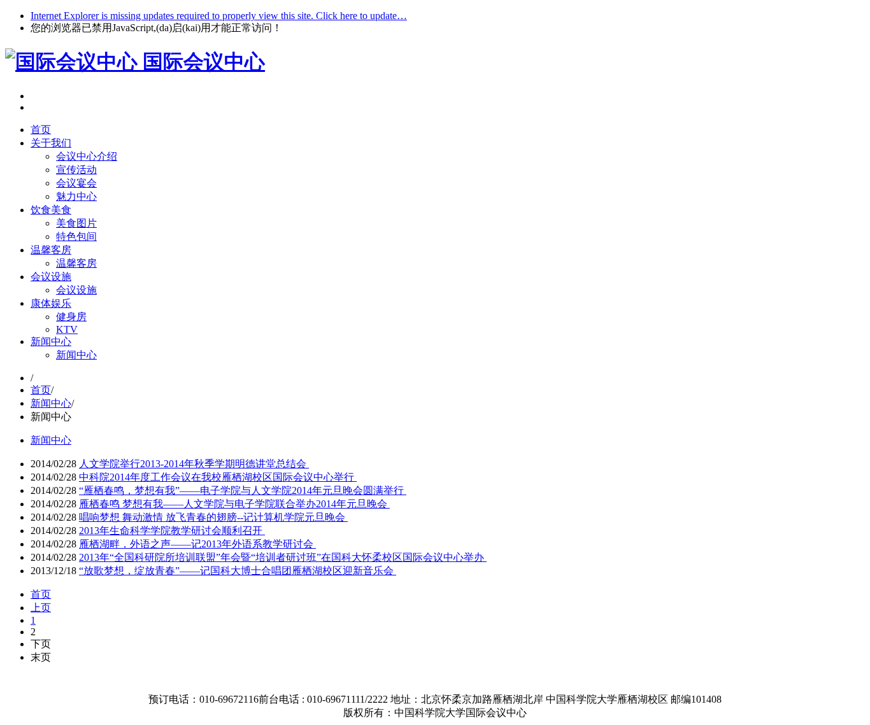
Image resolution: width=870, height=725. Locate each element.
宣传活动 (76, 169)
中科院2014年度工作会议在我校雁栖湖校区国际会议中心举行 (218, 477)
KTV (67, 329)
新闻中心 (51, 341)
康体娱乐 (51, 303)
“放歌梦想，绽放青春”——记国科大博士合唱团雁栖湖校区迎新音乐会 (237, 570)
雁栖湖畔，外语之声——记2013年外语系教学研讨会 (197, 543)
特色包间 (76, 236)
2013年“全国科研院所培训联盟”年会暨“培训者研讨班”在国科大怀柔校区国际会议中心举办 (283, 557)
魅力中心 (76, 196)
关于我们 (51, 142)
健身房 (71, 316)
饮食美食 (51, 209)
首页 (41, 129)
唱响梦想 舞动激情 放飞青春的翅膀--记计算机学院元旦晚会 (213, 517)
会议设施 (51, 276)
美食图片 (76, 223)
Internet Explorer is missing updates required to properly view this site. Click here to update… (219, 15)
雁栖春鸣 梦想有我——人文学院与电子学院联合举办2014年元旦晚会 (234, 503)
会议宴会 (76, 183)
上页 (41, 607)
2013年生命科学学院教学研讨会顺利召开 (172, 530)
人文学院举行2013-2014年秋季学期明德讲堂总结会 (194, 463)
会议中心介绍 (86, 156)
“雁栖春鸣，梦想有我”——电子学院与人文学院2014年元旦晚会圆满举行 (242, 490)
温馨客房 (51, 249)
